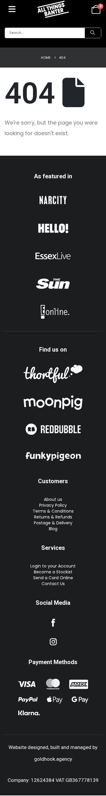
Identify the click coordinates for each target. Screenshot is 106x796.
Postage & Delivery (53, 523)
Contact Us (53, 584)
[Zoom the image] (53, 194)
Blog (53, 529)
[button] (12, 9)
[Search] (93, 33)
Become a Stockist (53, 572)
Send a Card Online (53, 578)
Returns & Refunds (53, 517)
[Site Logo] (53, 9)
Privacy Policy (53, 505)
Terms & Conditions (53, 511)
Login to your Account (53, 566)
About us (53, 499)
